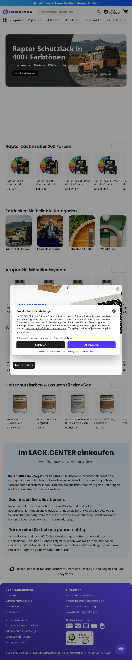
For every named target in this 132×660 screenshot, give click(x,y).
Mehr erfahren (24, 365)
